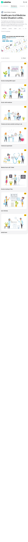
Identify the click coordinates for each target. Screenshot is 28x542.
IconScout (8, 31)
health (15, 28)
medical (10, 28)
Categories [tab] (22, 6)
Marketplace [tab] (14, 6)
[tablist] (14, 6)
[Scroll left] (1, 6)
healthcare (4, 28)
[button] (2, 12)
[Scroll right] (26, 6)
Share (24, 58)
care (20, 28)
